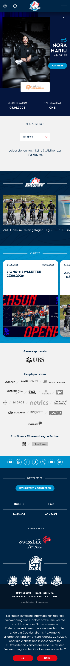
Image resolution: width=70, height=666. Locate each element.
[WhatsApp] (19, 462)
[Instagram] (10, 462)
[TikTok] (35, 462)
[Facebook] (27, 462)
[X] (43, 462)
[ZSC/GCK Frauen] (35, 6)
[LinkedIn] (60, 462)
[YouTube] (52, 462)
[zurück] (65, 17)
